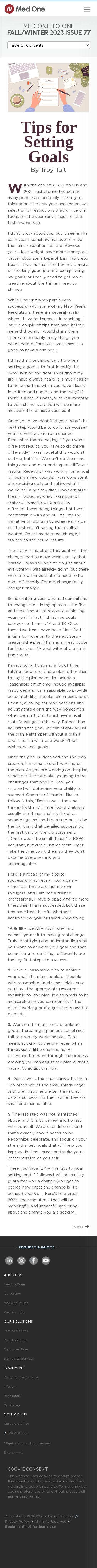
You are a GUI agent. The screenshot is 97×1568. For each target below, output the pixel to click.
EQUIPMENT (14, 1368)
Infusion (10, 1386)
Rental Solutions (16, 1340)
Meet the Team (14, 1284)
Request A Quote (36, 1247)
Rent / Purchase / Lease (21, 1377)
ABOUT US (13, 1275)
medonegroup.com (57, 1516)
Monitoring (12, 1405)
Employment (13, 1452)
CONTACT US (15, 1414)
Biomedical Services (19, 1358)
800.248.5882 (17, 1433)
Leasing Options (16, 1331)
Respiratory (12, 1396)
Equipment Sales (16, 1349)
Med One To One (16, 1303)
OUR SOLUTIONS (18, 1321)
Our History (12, 1293)
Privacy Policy (27, 1497)
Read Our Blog (15, 1312)
